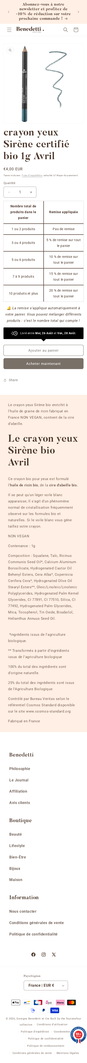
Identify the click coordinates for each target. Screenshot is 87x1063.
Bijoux (14, 868)
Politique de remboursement (45, 1045)
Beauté (15, 834)
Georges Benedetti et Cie (32, 1018)
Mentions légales (68, 1053)
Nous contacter (22, 911)
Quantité (9, 183)
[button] (9, 30)
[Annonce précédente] (8, 12)
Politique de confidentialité (33, 934)
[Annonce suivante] (78, 12)
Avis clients (19, 803)
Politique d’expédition (35, 1031)
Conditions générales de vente (36, 923)
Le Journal (19, 780)
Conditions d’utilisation (52, 1024)
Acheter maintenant (43, 364)
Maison (16, 880)
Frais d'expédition (32, 175)
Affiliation (18, 791)
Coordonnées (62, 1031)
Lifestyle (17, 846)
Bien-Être (17, 857)
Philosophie (19, 769)
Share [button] (13, 380)
